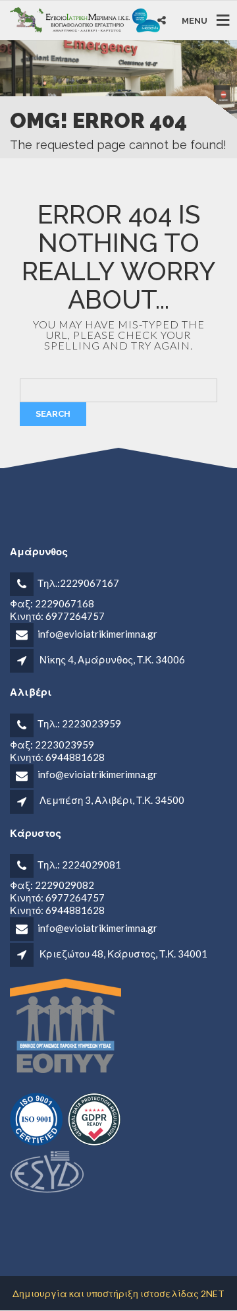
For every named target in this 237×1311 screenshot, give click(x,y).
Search (53, 414)
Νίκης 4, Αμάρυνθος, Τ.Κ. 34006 (112, 659)
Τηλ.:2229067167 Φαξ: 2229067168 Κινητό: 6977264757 (64, 599)
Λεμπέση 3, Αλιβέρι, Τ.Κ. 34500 (112, 800)
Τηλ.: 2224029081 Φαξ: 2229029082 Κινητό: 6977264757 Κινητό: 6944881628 (65, 887)
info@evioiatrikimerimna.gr (97, 634)
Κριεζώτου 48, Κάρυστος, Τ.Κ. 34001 (123, 954)
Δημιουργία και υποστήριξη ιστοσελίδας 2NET (118, 1293)
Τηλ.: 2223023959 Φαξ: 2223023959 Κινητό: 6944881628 (65, 739)
